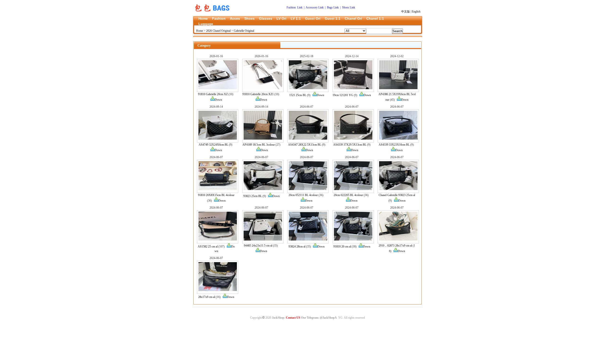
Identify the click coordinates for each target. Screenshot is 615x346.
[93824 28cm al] (308, 239)
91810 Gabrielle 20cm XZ (213, 94)
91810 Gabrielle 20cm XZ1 (258, 94)
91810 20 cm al (342, 246)
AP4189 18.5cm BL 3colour (258, 144)
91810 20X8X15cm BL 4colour (216, 195)
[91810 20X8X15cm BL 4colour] (217, 189)
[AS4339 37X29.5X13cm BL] (353, 138)
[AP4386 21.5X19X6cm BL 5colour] (398, 88)
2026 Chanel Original (218, 30)
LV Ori (281, 18)
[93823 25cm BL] (263, 189)
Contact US (293, 317)
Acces (235, 18)
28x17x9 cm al (206, 297)
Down (218, 99)
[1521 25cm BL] (308, 88)
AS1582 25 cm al (208, 246)
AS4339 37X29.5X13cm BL (349, 144)
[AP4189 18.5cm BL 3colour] (263, 138)
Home (203, 18)
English (416, 11)
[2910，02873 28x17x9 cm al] (398, 239)
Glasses (265, 18)
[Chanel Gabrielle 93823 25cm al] (398, 189)
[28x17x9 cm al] (217, 290)
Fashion (219, 18)
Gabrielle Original (244, 30)
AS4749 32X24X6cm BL (213, 144)
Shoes (249, 18)
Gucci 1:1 (332, 18)
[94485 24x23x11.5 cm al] (263, 239)
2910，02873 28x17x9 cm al (395, 245)
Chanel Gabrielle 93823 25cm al (397, 195)
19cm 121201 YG (342, 95)
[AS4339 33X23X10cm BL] (398, 138)
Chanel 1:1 (375, 18)
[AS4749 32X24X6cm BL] (217, 138)
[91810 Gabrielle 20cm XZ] (217, 88)
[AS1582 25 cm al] (217, 239)
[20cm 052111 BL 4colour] (308, 189)
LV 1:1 (296, 18)
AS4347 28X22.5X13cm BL (304, 144)
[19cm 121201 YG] (353, 88)
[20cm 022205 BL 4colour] (353, 189)
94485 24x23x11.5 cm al (258, 245)
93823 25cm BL (252, 196)
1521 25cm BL (297, 95)
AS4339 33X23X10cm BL (394, 144)
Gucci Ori (312, 18)
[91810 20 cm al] (353, 239)
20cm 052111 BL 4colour (303, 195)
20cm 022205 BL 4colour (348, 195)
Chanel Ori (353, 18)
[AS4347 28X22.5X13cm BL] (308, 138)
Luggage (205, 24)
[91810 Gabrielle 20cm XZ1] (263, 88)
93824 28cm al (297, 246)
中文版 (405, 11)
